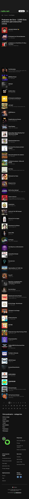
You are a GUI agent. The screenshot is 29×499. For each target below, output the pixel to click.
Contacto (19, 456)
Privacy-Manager (6, 468)
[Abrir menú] (27, 11)
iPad (3, 478)
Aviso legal (4, 463)
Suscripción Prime (21, 464)
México (15, 487)
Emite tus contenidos (21, 449)
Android (4, 480)
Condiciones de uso (6, 458)
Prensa (18, 443)
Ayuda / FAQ (19, 461)
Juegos (4, 423)
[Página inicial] (2, 15)
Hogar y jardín (6, 421)
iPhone (3, 475)
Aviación (4, 419)
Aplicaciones (19, 459)
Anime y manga (6, 417)
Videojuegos (5, 430)
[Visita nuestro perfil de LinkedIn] (17, 477)
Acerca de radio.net (21, 440)
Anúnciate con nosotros (20, 446)
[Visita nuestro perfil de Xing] (20, 477)
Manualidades (6, 424)
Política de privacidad (6, 460)
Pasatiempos (5, 428)
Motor (4, 426)
